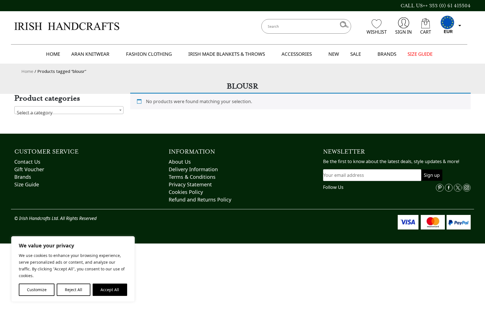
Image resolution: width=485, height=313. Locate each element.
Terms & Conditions (192, 176)
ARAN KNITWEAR (90, 54)
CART (425, 32)
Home (27, 71)
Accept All (109, 289)
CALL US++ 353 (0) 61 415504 (436, 6)
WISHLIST (377, 32)
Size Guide (26, 184)
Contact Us (27, 161)
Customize (37, 289)
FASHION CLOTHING (149, 54)
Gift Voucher (29, 169)
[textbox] (69, 112)
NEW (333, 54)
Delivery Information (193, 169)
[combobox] (68, 110)
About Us (180, 161)
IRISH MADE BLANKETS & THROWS (226, 54)
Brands (22, 176)
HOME (53, 54)
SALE (355, 54)
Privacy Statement (190, 184)
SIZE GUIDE (420, 54)
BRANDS (387, 54)
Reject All (73, 289)
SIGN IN (403, 32)
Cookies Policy (186, 192)
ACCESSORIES (297, 54)
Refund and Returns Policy (200, 199)
